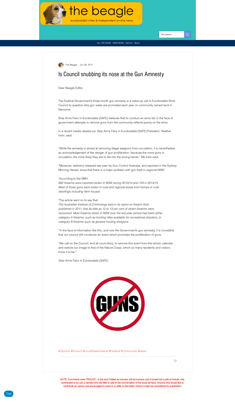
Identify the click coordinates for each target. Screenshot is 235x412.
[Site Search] (187, 34)
